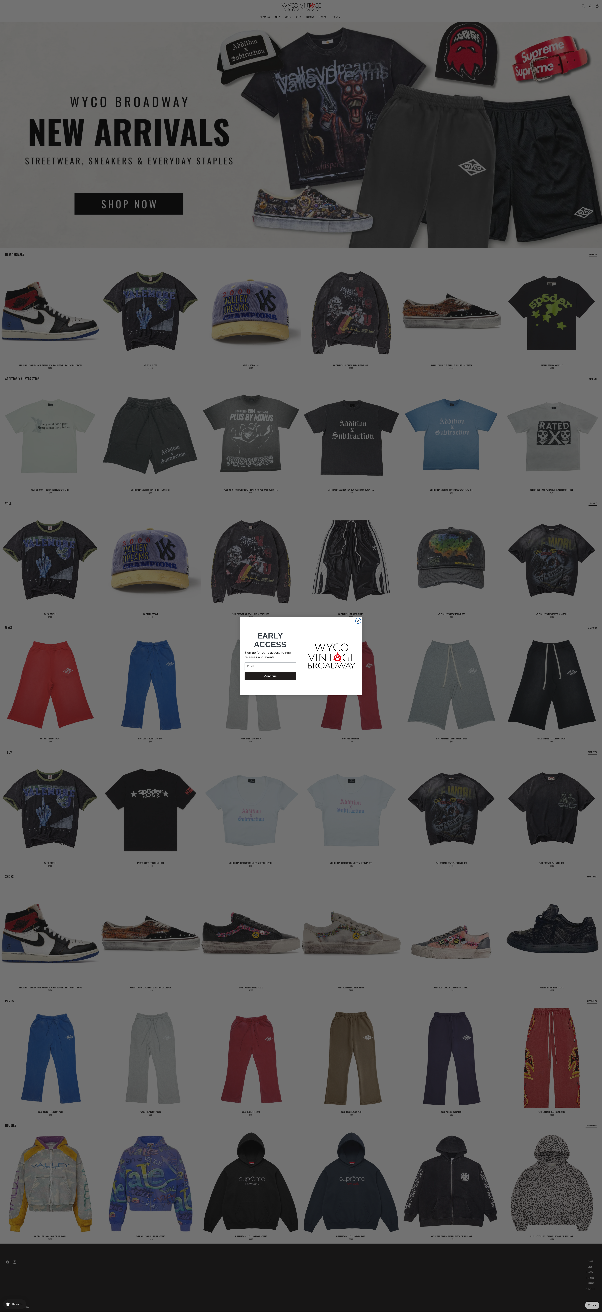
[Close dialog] (358, 621)
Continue (270, 676)
